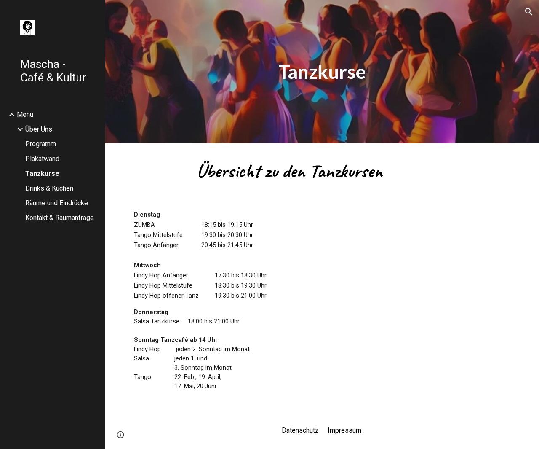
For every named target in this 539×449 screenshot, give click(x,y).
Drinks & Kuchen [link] (49, 188)
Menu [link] (25, 114)
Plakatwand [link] (42, 159)
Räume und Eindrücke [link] (56, 203)
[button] (529, 12)
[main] (322, 72)
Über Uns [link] (38, 129)
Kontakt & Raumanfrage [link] (59, 218)
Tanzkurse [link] (42, 173)
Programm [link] (40, 144)
